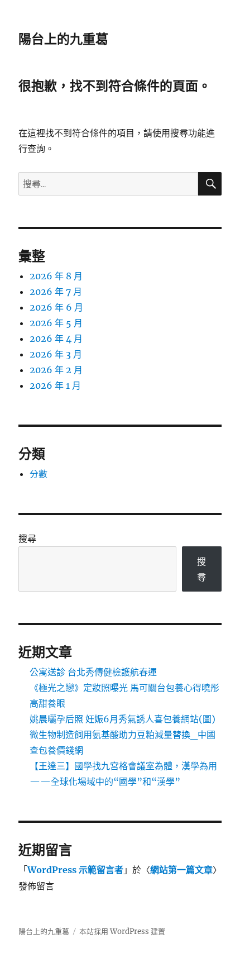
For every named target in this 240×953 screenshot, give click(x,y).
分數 (38, 473)
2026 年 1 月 (55, 385)
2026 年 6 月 (56, 307)
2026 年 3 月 (56, 354)
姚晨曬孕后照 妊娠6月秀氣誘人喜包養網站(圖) (122, 719)
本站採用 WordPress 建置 (122, 931)
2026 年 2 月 (56, 369)
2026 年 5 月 (56, 322)
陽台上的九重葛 (63, 39)
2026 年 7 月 (56, 291)
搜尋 (27, 538)
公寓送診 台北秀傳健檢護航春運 (93, 672)
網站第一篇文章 (181, 869)
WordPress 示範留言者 (75, 869)
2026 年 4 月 (56, 338)
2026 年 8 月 (56, 276)
